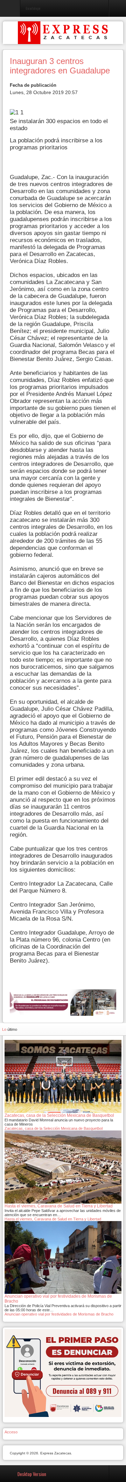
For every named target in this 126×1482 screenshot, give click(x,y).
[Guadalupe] (63, 1002)
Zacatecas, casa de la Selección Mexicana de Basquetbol (54, 1128)
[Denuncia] (63, 1373)
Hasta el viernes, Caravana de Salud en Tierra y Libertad (53, 1219)
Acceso (11, 1432)
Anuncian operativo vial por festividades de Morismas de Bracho (59, 1314)
